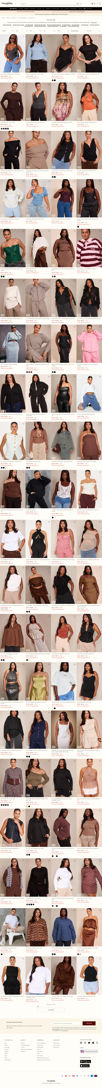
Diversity (23, 1047)
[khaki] (53, 276)
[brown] (31, 372)
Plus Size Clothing (22, 17)
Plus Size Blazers (84, 25)
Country (82, 1047)
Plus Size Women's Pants (73, 26)
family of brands (55, 1029)
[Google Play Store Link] (85, 1061)
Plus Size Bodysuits (7, 25)
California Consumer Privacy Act (44, 1060)
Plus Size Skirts (63, 26)
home (3, 17)
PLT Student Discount (25, 1045)
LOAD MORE (51, 1010)
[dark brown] (8, 129)
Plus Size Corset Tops (94, 25)
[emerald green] (1, 276)
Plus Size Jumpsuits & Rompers (54, 25)
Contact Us (23, 1051)
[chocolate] (53, 80)
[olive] (27, 806)
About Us (23, 1043)
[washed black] (4, 660)
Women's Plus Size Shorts (53, 26)
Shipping (6, 1049)
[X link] (97, 1043)
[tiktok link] (93, 1043)
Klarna (6, 1055)
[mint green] (80, 954)
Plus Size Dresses (29, 25)
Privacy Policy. (65, 1030)
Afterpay (6, 1051)
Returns (6, 1045)
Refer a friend (56, 1047)
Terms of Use (40, 1055)
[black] (55, 80)
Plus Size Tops (31, 17)
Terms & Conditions (41, 1043)
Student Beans (8, 1060)
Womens (8, 17)
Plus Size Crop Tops (28, 26)
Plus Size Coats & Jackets (18, 25)
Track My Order (56, 1045)
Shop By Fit (14, 17)
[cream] (57, 177)
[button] (92, 3)
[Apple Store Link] (85, 1065)
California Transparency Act (43, 1057)
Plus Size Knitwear (66, 25)
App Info (39, 1049)
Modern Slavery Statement (26, 1049)
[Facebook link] (85, 1043)
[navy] (4, 129)
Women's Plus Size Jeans (40, 25)
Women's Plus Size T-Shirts (40, 26)
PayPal (6, 1053)
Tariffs (38, 1053)
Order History (56, 1043)
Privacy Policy (40, 1045)
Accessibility (39, 1051)
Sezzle (6, 1057)
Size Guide (7, 1047)
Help (6, 1043)
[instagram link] (81, 1043)
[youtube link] (89, 1043)
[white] (80, 227)
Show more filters (74, 30)
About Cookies (40, 1047)
